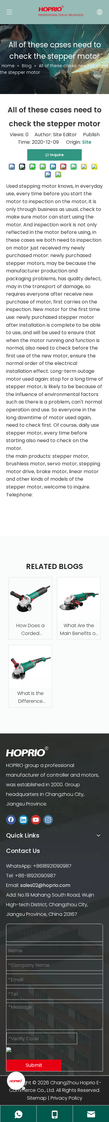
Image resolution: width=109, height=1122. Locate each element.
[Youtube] (36, 820)
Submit (34, 1065)
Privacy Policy (66, 1098)
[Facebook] (11, 820)
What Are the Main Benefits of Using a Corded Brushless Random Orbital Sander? (78, 629)
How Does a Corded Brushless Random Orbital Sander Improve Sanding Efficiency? (30, 629)
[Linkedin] (23, 820)
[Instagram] (48, 820)
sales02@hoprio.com (45, 885)
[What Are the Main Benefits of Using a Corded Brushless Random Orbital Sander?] (78, 598)
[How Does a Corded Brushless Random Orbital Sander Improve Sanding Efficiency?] (30, 598)
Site (86, 142)
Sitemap (37, 1098)
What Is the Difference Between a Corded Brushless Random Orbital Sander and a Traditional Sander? (30, 697)
